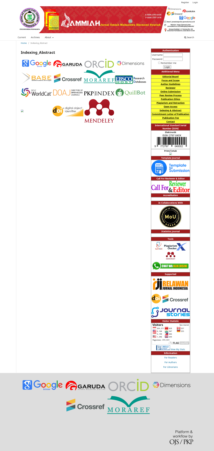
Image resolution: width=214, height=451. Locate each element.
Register (185, 2)
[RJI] (170, 291)
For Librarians (170, 366)
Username (157, 54)
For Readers (170, 357)
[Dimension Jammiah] (171, 390)
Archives (35, 37)
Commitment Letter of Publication (170, 114)
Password (157, 59)
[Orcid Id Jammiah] (128, 391)
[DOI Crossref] (170, 302)
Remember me (168, 62)
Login (195, 2)
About (48, 37)
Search (190, 37)
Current (22, 37)
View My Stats (178, 349)
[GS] (42, 390)
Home (24, 43)
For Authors (170, 362)
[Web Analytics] (163, 349)
